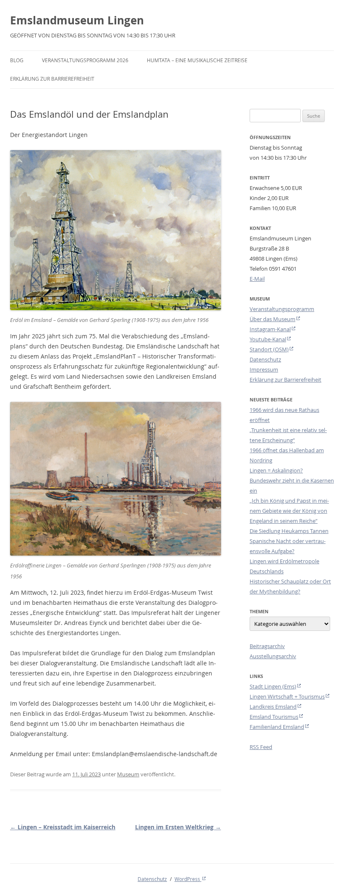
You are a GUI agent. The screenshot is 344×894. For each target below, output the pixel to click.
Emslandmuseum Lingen (77, 20)
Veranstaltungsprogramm (282, 309)
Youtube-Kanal (268, 339)
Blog (16, 60)
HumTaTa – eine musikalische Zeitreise (197, 60)
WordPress (188, 879)
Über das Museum (272, 319)
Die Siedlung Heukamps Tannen (289, 531)
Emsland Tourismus (274, 716)
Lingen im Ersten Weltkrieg (178, 827)
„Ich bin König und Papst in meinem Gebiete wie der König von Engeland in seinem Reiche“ (289, 511)
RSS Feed (261, 747)
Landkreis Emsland (273, 706)
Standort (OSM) (269, 349)
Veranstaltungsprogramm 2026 (85, 60)
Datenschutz (265, 359)
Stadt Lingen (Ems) (273, 686)
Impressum (264, 369)
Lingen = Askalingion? (276, 470)
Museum (128, 774)
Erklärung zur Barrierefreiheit (52, 78)
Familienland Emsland (277, 726)
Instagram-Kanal (270, 329)
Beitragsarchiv (267, 646)
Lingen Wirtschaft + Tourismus (287, 696)
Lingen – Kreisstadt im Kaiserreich (62, 827)
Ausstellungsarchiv (273, 656)
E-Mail (257, 278)
